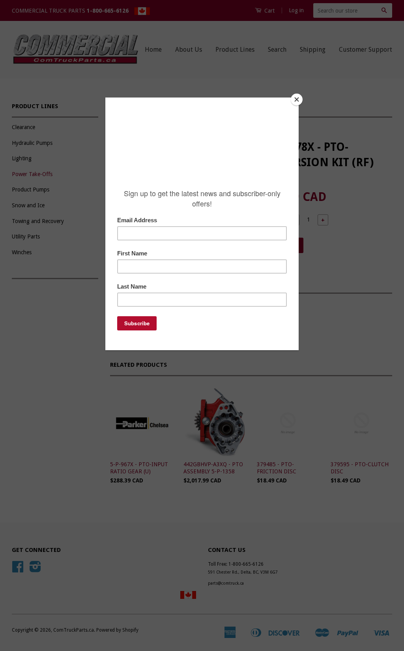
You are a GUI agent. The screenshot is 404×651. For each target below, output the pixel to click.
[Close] (297, 99)
